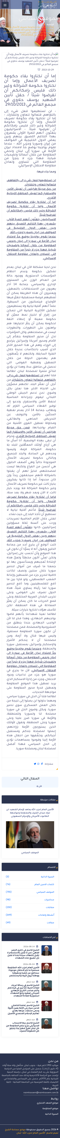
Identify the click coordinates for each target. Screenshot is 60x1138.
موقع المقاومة (50, 1108)
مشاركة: (49, 764)
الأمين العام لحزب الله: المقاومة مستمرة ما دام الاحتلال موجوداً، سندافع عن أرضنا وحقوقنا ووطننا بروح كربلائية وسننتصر (23, 972)
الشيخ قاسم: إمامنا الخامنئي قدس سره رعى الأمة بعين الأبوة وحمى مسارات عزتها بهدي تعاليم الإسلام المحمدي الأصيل (23, 1009)
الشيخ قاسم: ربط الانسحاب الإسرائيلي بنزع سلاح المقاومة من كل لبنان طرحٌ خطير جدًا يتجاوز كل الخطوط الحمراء (22, 1027)
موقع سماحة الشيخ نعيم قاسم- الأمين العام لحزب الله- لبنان (31, 1131)
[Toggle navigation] (5, 5)
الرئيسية (50, 24)
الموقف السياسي (27, 849)
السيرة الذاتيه (51, 1114)
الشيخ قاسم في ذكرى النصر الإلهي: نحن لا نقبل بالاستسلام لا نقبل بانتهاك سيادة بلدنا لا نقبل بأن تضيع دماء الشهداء (23, 954)
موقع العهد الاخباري (47, 1103)
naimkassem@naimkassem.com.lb (40, 1092)
